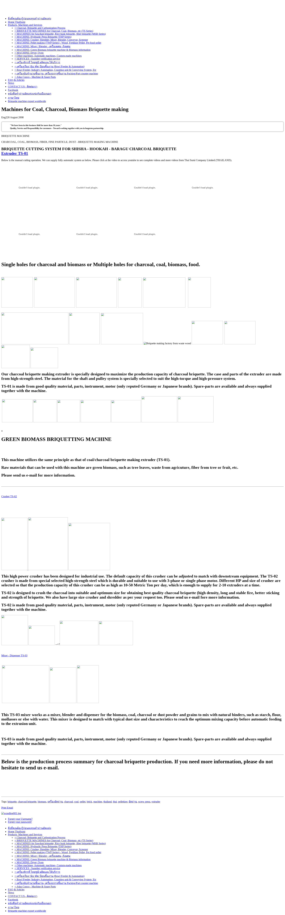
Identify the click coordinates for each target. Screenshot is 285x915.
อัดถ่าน (133, 801)
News (11, 83)
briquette (12, 801)
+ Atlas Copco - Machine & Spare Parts (35, 77)
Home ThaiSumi (16, 22)
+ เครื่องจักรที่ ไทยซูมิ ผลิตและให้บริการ (37, 62)
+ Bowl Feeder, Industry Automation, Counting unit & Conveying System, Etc (55, 70)
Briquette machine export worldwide (27, 101)
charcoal (68, 801)
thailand (107, 801)
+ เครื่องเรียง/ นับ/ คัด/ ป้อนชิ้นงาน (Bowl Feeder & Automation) (49, 66)
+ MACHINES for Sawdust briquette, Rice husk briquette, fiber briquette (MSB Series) (60, 33)
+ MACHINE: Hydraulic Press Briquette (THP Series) (43, 36)
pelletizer (122, 801)
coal (76, 801)
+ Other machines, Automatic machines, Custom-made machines (48, 55)
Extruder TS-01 (14, 153)
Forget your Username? (20, 818)
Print (4, 807)
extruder (156, 801)
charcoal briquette (27, 801)
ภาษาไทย (13, 97)
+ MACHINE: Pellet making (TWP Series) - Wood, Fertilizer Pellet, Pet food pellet (58, 42)
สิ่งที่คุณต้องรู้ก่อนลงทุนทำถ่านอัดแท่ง (29, 18)
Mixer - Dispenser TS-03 (14, 655)
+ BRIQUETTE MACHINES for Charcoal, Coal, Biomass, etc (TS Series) (54, 30)
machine (97, 801)
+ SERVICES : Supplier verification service (37, 58)
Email (10, 807)
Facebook (13, 90)
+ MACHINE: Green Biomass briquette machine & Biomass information (53, 49)
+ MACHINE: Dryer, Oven (29, 52)
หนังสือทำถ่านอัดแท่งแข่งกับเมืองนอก (29, 93)
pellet (82, 801)
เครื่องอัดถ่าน (55, 801)
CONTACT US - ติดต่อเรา (22, 86)
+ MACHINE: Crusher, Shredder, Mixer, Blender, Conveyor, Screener (51, 39)
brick (89, 801)
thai (115, 801)
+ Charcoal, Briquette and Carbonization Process (40, 28)
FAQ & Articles (16, 80)
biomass (42, 801)
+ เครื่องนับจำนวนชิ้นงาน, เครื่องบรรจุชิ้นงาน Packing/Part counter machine (56, 73)
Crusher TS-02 (9, 496)
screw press (144, 801)
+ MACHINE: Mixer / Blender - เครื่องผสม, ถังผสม (42, 46)
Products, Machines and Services (25, 25)
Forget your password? (20, 821)
